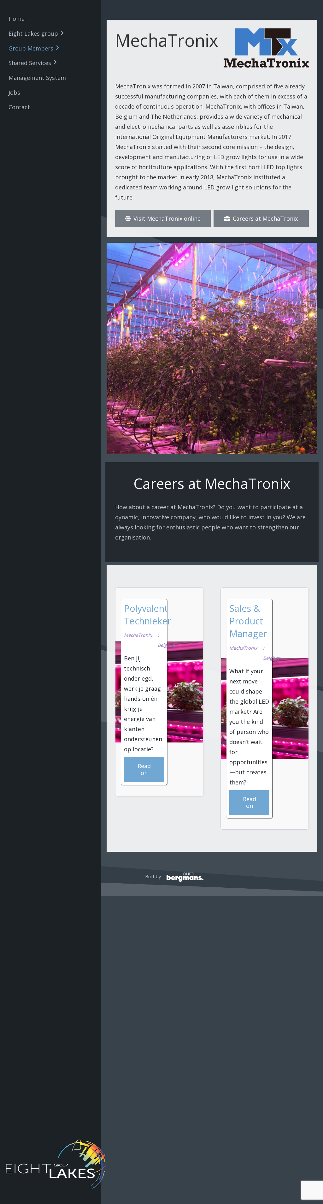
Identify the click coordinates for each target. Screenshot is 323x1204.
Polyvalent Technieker (147, 614)
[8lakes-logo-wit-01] (58, 1164)
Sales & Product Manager (248, 621)
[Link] (166, 877)
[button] (62, 33)
